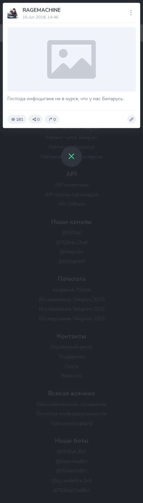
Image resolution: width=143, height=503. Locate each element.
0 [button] (38, 119)
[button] (131, 119)
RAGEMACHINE (42, 10)
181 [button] (19, 119)
